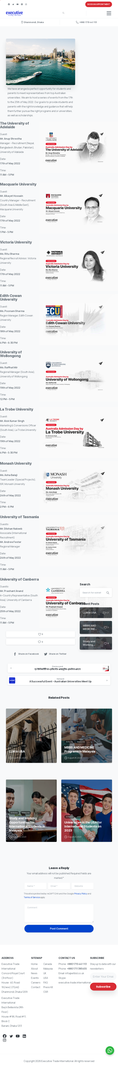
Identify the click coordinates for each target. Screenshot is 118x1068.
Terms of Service (32, 897)
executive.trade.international (74, 982)
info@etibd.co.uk (74, 973)
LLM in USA (17, 751)
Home (34, 964)
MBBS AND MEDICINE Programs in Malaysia (79, 749)
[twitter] (13, 4)
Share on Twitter (58, 653)
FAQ (45, 982)
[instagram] (26, 4)
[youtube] (17, 4)
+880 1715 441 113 (88, 22)
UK (44, 973)
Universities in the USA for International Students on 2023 (83, 826)
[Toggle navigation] (109, 13)
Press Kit (48, 987)
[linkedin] (22, 4)
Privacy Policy (80, 893)
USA (45, 978)
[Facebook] (9, 4)
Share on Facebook (28, 653)
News (34, 973)
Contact (35, 987)
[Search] (63, 13)
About (34, 968)
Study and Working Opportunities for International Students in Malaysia (27, 824)
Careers (35, 982)
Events (35, 978)
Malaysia (48, 968)
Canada (47, 964)
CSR (45, 991)
